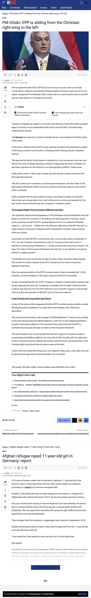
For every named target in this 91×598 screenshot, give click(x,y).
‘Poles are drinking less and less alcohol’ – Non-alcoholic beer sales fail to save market (39, 381)
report (28, 487)
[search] (81, 2)
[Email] (22, 75)
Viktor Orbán (34, 411)
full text (19, 137)
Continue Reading (45, 567)
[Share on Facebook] (15, 75)
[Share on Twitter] (18, 75)
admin (7, 80)
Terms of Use (48, 594)
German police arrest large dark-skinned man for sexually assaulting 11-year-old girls (38, 396)
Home (5, 13)
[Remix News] (11, 2)
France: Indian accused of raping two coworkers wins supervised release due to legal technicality (41, 400)
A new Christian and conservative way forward (67, 113)
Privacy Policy (35, 594)
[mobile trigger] (4, 2)
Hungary (25, 411)
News (4, 17)
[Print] (26, 75)
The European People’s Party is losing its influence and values (30, 113)
